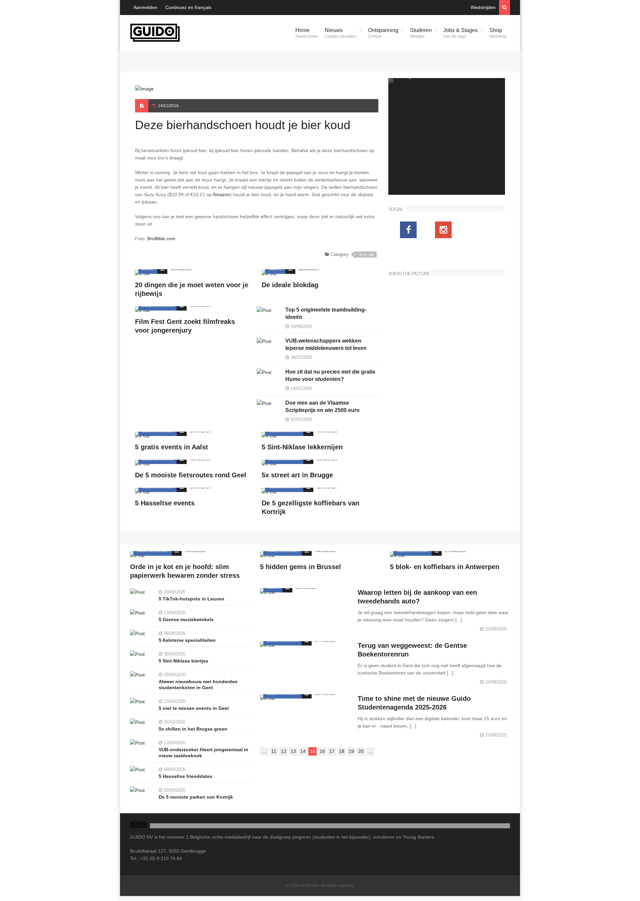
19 (351, 751)
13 (293, 751)
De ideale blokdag (290, 285)
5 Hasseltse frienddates (185, 776)
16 (322, 751)
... (264, 751)
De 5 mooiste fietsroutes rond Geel (190, 475)
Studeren (421, 33)
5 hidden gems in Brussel (300, 566)
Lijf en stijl (365, 255)
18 (341, 751)
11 (273, 751)
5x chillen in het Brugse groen (193, 729)
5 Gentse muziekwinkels (186, 619)
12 (283, 751)
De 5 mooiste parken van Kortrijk (196, 797)
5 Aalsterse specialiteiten (187, 640)
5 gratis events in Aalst (171, 447)
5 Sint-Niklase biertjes (183, 660)
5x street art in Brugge (297, 475)
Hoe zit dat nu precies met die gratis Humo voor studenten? (330, 375)
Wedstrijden (483, 7)
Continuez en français (188, 7)
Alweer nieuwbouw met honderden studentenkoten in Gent (198, 684)
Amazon (221, 194)
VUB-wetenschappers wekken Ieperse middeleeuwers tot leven (326, 344)
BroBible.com (161, 238)
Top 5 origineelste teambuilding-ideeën (325, 313)
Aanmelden (145, 7)
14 (303, 751)
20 (361, 751)
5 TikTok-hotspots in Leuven (191, 598)
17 (332, 751)
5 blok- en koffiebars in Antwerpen (444, 566)
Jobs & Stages (460, 33)
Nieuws (340, 33)
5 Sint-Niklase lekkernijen (302, 447)
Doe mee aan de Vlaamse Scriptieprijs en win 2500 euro (322, 406)
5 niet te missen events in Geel (194, 708)
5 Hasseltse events (165, 503)
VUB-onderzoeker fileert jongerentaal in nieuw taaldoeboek (203, 752)
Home (306, 33)
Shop (498, 33)
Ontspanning (383, 33)
